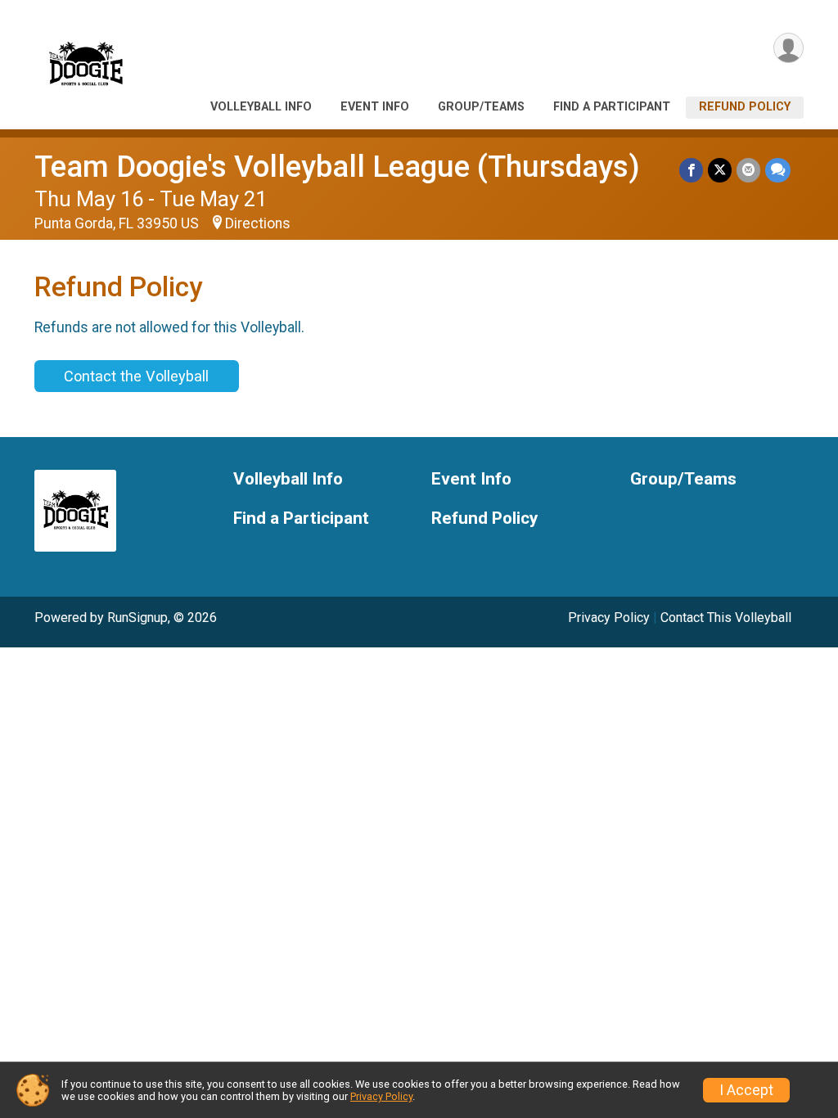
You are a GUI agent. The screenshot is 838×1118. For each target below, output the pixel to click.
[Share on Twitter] (720, 170)
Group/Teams (481, 107)
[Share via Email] (748, 170)
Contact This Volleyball (725, 617)
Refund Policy (745, 107)
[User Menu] (788, 48)
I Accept (746, 1090)
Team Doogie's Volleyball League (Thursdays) (337, 166)
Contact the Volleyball (136, 376)
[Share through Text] (778, 170)
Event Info (374, 107)
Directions (258, 223)
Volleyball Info (261, 107)
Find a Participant (611, 107)
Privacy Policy (609, 617)
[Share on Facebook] (691, 170)
